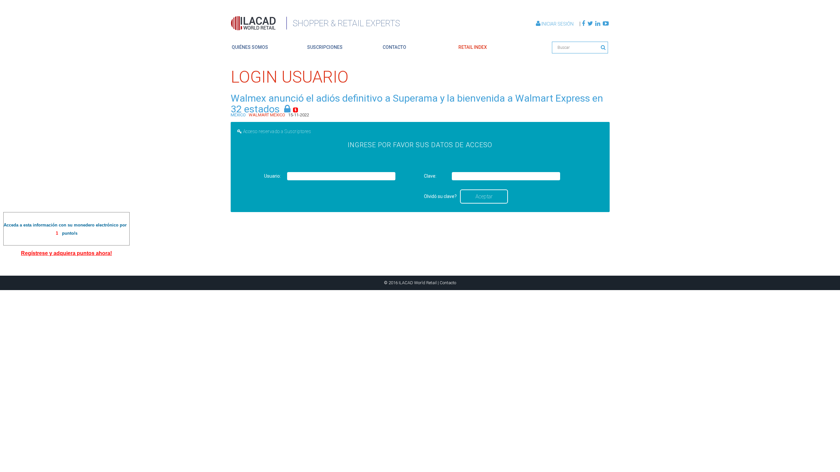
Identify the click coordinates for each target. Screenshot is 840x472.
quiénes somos (250, 47)
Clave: (430, 176)
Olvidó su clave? (440, 196)
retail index (472, 47)
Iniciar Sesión (557, 24)
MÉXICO (238, 114)
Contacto (448, 282)
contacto (394, 47)
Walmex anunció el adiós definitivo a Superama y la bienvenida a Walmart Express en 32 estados (417, 103)
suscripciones (325, 47)
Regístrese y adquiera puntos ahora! (66, 253)
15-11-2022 (298, 114)
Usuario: (272, 176)
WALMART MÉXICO (267, 114)
